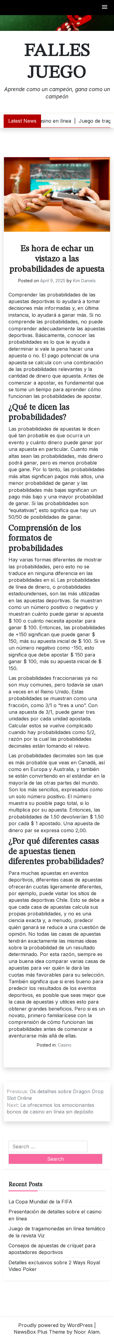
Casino (64, 1044)
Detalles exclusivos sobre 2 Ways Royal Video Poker (54, 1265)
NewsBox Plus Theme (39, 1332)
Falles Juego (57, 62)
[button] (105, 7)
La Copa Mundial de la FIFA (40, 1202)
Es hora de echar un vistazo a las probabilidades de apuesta (57, 259)
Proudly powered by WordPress (55, 1325)
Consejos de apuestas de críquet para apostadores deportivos (52, 1248)
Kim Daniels (84, 280)
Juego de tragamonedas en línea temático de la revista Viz (57, 1232)
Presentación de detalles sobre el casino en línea (55, 1215)
